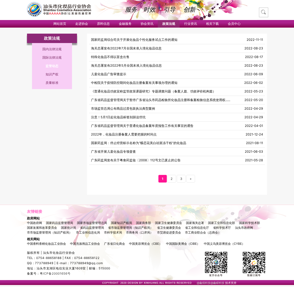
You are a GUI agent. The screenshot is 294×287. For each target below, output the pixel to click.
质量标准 (52, 83)
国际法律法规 (52, 57)
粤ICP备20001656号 (55, 273)
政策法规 (168, 24)
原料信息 (103, 24)
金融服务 (125, 24)
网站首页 (59, 24)
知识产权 (52, 74)
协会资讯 (147, 24)
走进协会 (81, 24)
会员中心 (234, 24)
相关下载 (212, 24)
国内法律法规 (52, 49)
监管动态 (52, 66)
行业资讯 (190, 24)
